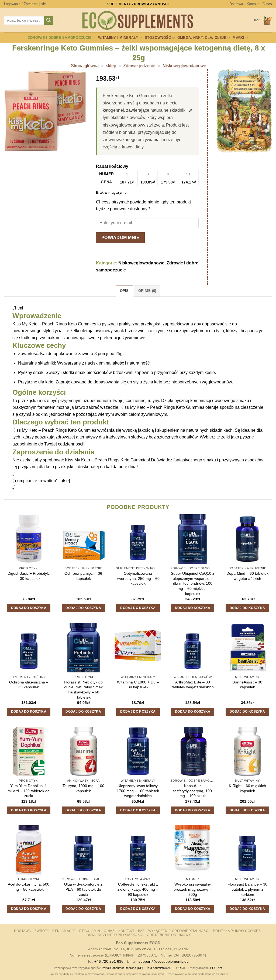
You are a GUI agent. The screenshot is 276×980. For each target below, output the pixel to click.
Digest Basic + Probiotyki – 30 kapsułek (29, 576)
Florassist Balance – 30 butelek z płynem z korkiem (247, 889)
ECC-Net (216, 967)
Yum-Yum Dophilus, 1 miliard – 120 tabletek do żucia (29, 791)
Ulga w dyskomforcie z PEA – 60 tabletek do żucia (83, 889)
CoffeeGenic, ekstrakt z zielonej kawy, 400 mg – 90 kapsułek (138, 889)
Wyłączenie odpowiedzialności (178, 931)
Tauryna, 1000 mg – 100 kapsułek (83, 788)
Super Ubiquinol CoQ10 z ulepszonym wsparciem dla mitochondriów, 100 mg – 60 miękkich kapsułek (192, 583)
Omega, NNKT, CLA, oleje (201, 38)
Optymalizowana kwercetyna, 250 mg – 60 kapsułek (138, 578)
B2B (141, 931)
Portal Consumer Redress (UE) (122, 967)
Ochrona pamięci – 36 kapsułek (83, 576)
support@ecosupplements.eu (164, 961)
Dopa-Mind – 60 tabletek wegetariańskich (247, 576)
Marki (238, 38)
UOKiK (180, 967)
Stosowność (158, 38)
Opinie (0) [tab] (147, 291)
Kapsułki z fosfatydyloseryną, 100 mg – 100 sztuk (192, 791)
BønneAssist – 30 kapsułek (247, 684)
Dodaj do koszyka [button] (29, 608)
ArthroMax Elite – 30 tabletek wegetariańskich (193, 684)
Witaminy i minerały (118, 38)
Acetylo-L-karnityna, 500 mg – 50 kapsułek (28, 886)
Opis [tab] (124, 291)
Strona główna (85, 65)
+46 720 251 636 (108, 961)
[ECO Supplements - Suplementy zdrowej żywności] (138, 20)
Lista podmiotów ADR (160, 967)
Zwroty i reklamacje (55, 931)
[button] (25, 4)
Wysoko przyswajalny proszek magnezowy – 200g (193, 889)
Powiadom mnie (120, 237)
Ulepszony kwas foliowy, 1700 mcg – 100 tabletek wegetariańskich (138, 791)
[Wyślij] (48, 20)
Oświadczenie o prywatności (115, 935)
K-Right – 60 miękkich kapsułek (247, 788)
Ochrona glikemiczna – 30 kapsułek (28, 684)
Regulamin (89, 931)
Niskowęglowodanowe (184, 65)
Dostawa (236, 4)
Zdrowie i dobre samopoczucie (60, 38)
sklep (111, 65)
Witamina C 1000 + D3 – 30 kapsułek (138, 684)
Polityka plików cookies (237, 931)
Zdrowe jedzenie (139, 65)
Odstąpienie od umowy (169, 935)
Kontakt (253, 4)
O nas (267, 4)
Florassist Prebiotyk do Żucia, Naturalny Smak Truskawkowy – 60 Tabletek (83, 689)
